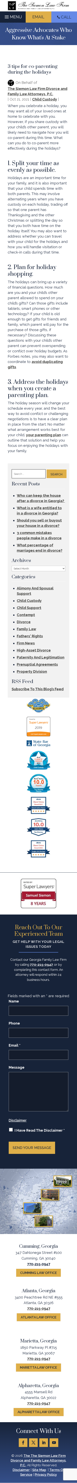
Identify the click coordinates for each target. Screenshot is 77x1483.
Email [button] (38, 17)
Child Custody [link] (44, 99)
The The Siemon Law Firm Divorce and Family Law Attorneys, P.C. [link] (38, 1460)
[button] (13, 16)
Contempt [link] (26, 615)
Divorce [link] (24, 622)
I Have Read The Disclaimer (40, 1130)
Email (15, 1045)
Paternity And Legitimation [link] (40, 657)
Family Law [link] (26, 629)
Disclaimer (18, 1120)
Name (14, 1001)
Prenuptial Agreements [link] (37, 664)
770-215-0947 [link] (41, 964)
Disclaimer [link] (21, 1470)
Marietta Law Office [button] (38, 1367)
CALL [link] (66, 17)
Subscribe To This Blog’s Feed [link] (38, 689)
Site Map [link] (39, 1470)
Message (16, 1067)
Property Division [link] (32, 671)
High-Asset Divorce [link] (34, 650)
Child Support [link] (29, 608)
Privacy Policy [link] (46, 1475)
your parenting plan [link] (43, 435)
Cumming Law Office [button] (38, 1273)
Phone (14, 1023)
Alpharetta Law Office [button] (39, 1412)
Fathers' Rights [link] (30, 636)
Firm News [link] (26, 643)
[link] (38, 5)
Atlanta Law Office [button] (38, 1317)
